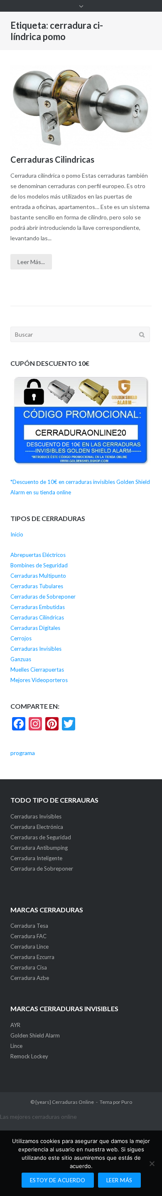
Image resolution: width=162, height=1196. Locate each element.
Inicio (16, 534)
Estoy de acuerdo (58, 1180)
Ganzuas (20, 659)
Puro (126, 1102)
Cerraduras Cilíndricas (37, 617)
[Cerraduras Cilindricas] (81, 107)
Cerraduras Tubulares (36, 586)
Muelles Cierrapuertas (37, 669)
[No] (151, 1163)
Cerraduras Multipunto (38, 575)
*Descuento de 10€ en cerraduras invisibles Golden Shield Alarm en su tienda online (80, 487)
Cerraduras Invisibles (35, 648)
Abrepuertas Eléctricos (38, 554)
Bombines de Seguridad (39, 565)
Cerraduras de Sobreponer (43, 596)
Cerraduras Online (73, 1102)
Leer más (119, 1180)
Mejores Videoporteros (39, 680)
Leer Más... (31, 261)
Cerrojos (21, 638)
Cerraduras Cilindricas (52, 159)
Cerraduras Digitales (35, 627)
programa (22, 752)
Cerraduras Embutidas (37, 607)
